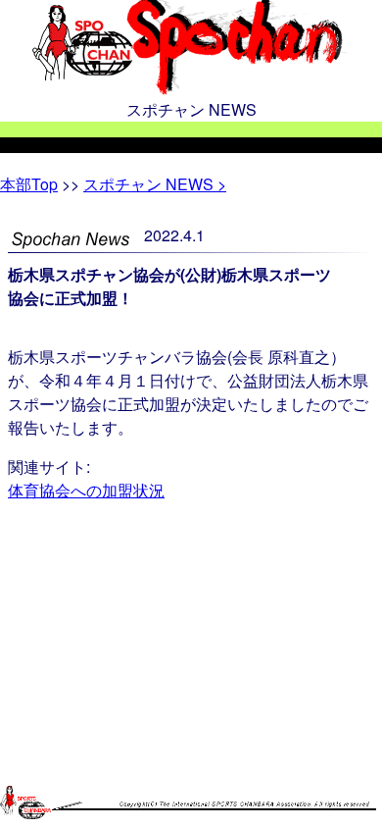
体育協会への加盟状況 (86, 490)
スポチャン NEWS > (154, 184)
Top (29, 184)
